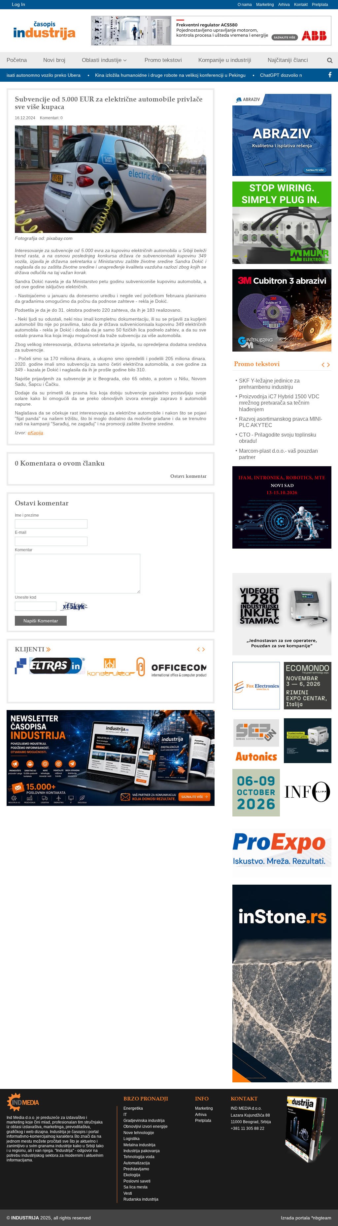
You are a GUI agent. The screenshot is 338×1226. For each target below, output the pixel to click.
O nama (245, 4)
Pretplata (320, 4)
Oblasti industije (101, 60)
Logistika (131, 1138)
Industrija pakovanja (141, 1151)
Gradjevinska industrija (144, 1120)
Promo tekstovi (163, 60)
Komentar (23, 550)
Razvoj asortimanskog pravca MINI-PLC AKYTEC (280, 422)
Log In (18, 4)
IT (125, 1114)
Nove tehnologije (138, 1132)
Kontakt (301, 4)
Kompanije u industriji (224, 60)
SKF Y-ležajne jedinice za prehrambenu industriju (269, 383)
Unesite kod (25, 597)
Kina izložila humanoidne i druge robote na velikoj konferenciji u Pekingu (135, 75)
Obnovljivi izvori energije (145, 1126)
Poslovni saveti (137, 1181)
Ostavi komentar (188, 476)
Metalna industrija (139, 1145)
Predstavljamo (136, 1169)
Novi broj (54, 60)
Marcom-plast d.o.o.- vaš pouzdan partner (278, 454)
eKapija (35, 432)
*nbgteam (321, 1217)
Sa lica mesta (135, 1187)
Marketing (265, 4)
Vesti (127, 1193)
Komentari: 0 (51, 118)
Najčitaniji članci (288, 60)
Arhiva (284, 4)
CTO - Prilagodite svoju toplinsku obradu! (277, 438)
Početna (17, 60)
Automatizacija (136, 1163)
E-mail (20, 532)
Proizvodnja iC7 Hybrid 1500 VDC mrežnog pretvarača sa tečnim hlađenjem (279, 403)
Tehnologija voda (138, 1157)
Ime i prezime (27, 515)
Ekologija (131, 1175)
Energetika (133, 1108)
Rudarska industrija (140, 1199)
